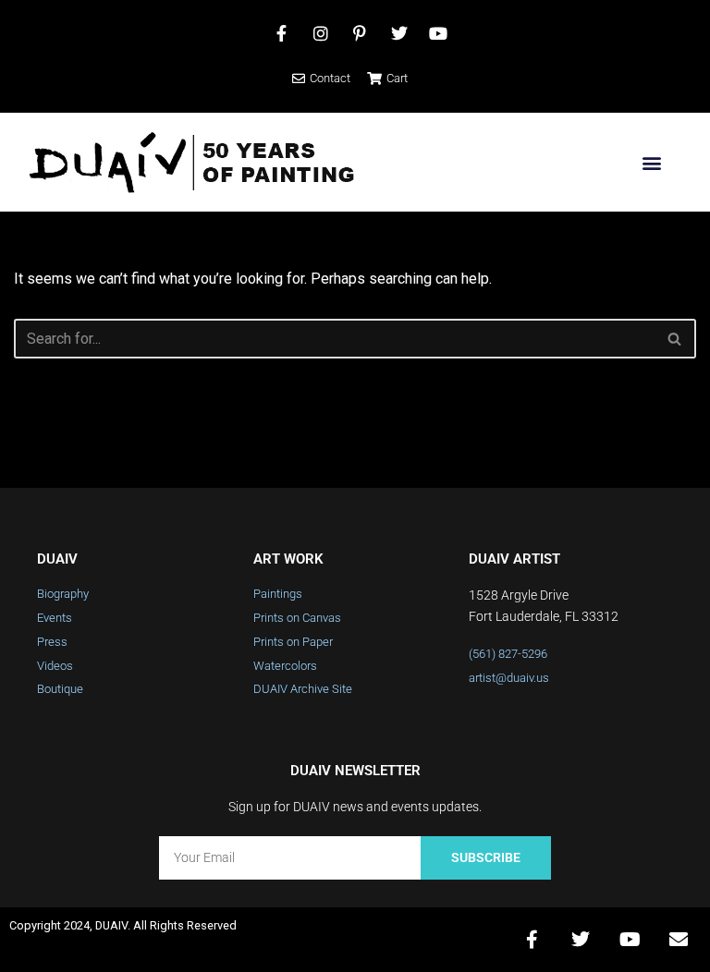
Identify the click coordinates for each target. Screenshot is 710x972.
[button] (651, 162)
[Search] (675, 338)
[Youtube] (629, 939)
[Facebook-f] (531, 939)
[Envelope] (678, 939)
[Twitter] (580, 939)
